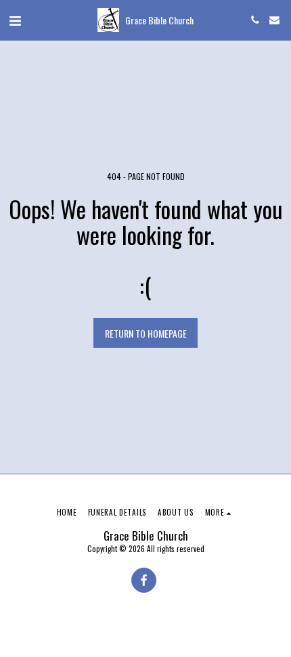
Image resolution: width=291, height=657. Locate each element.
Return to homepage (146, 333)
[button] (14, 20)
